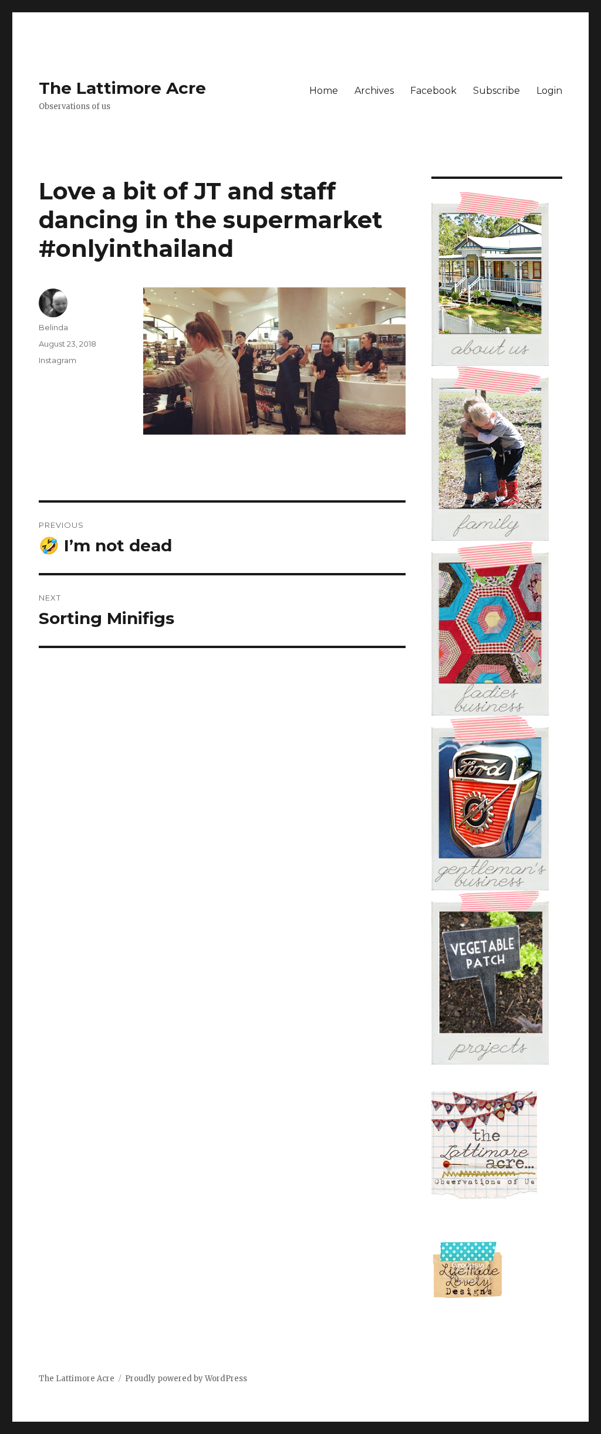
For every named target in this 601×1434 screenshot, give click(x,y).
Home (323, 90)
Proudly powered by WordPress (186, 1379)
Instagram (57, 360)
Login (549, 90)
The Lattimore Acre (122, 88)
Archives (374, 90)
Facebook (433, 90)
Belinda (53, 327)
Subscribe (496, 90)
